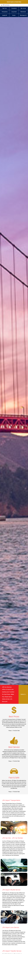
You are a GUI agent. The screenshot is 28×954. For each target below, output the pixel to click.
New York (5, 8)
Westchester (23, 11)
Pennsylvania (4, 11)
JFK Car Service (6, 5)
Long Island (14, 11)
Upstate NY (4, 15)
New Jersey (23, 8)
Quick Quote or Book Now (14, 2)
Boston (13, 15)
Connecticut (14, 8)
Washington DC (23, 15)
